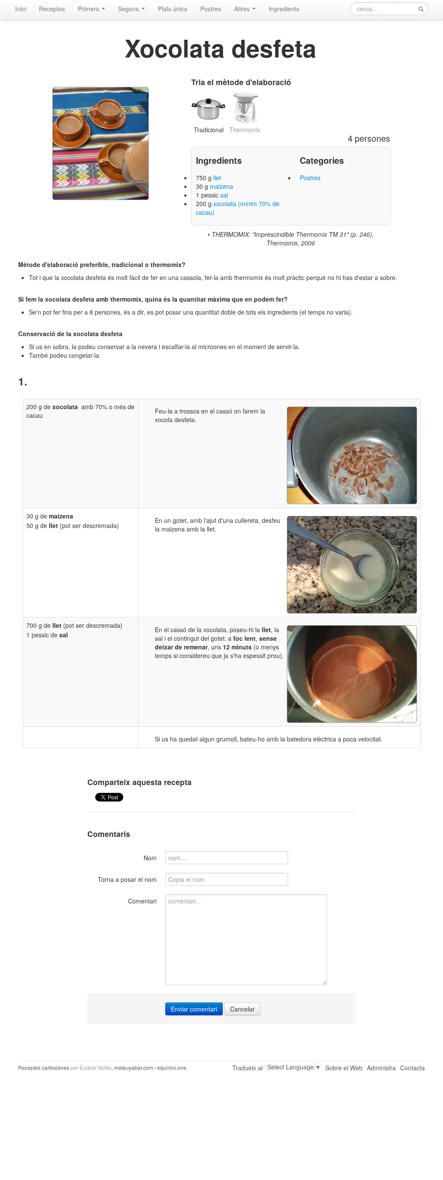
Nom (150, 857)
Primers (89, 8)
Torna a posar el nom (127, 879)
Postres (210, 8)
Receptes (52, 8)
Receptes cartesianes (43, 1067)
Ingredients (284, 8)
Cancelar (242, 1009)
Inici (20, 8)
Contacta (412, 1067)
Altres (242, 8)
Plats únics (172, 8)
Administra (381, 1067)
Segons (129, 8)
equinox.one (171, 1067)
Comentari (142, 901)
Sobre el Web (344, 1067)
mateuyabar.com (133, 1067)
